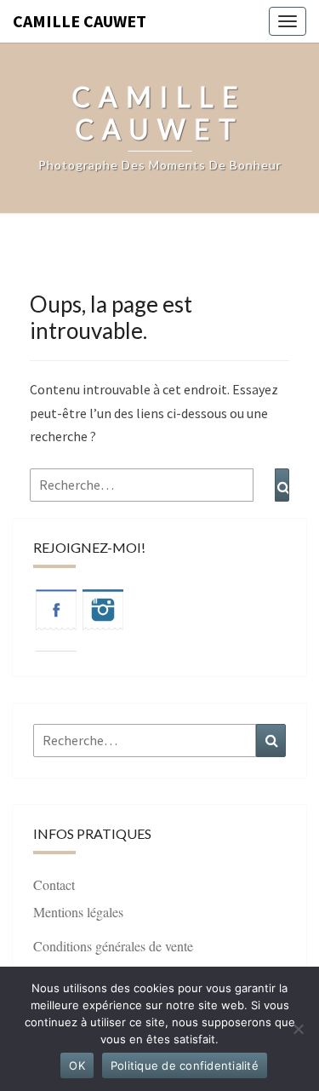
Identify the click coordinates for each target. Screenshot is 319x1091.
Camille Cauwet (79, 21)
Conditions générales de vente (113, 946)
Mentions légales (78, 912)
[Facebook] (56, 614)
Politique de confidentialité (185, 1065)
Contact (54, 884)
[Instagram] (103, 614)
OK (77, 1065)
